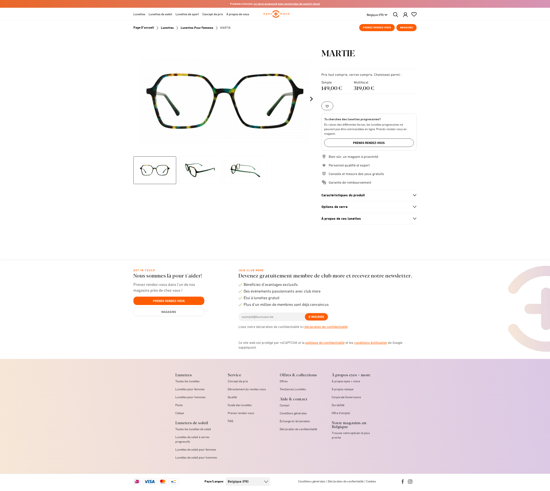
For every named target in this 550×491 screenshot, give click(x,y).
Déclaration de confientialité (346, 481)
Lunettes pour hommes (190, 397)
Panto (179, 405)
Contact (284, 405)
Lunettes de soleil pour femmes (195, 449)
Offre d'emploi (341, 413)
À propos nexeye (342, 389)
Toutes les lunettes (187, 381)
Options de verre (367, 207)
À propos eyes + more (346, 381)
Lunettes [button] (139, 14)
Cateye (179, 413)
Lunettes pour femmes (197, 27)
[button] (405, 15)
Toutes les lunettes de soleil (193, 429)
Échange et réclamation (295, 421)
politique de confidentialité (325, 343)
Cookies (371, 481)
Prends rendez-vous (369, 143)
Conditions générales (293, 413)
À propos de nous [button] (237, 14)
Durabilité (338, 405)
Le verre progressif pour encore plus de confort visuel (287, 3)
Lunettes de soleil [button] (160, 14)
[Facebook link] (403, 481)
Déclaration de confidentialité (298, 429)
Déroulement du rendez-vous (247, 389)
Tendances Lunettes (293, 389)
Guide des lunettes (240, 405)
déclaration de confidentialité (326, 327)
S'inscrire (316, 317)
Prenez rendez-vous (377, 27)
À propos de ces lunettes (367, 219)
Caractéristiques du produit (367, 195)
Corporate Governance (346, 397)
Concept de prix (238, 381)
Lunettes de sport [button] (187, 14)
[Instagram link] (410, 481)
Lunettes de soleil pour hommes (196, 457)
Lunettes (167, 27)
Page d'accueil (143, 27)
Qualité (232, 397)
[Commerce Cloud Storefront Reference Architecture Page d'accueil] (276, 16)
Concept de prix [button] (212, 14)
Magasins (406, 27)
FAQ (230, 421)
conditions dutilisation (370, 343)
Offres (284, 381)
